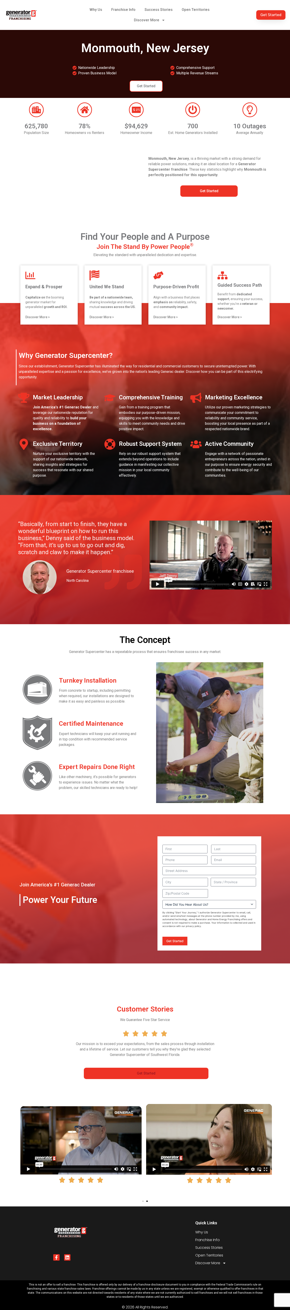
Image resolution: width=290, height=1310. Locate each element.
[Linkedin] (67, 1257)
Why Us (95, 9)
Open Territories (196, 9)
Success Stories (159, 9)
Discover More (146, 20)
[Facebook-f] (56, 1257)
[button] (143, 1201)
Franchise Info (123, 9)
